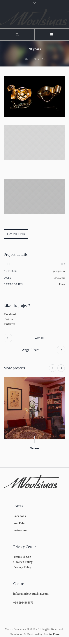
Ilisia (40, 448)
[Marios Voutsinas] (34, 17)
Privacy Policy (22, 567)
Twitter (8, 319)
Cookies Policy (23, 561)
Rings (62, 284)
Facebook (10, 314)
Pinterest (9, 324)
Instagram (20, 530)
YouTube (19, 523)
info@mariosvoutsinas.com (31, 593)
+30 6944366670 (23, 602)
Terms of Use (22, 556)
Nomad (39, 338)
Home (26, 59)
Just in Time (51, 634)
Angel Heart (30, 350)
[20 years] (34, 96)
